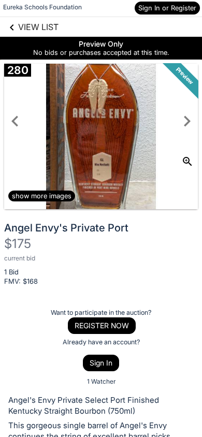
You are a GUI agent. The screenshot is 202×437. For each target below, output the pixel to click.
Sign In (101, 362)
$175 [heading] (17, 243)
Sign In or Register (167, 8)
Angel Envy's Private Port (66, 228)
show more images (41, 196)
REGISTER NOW (102, 325)
